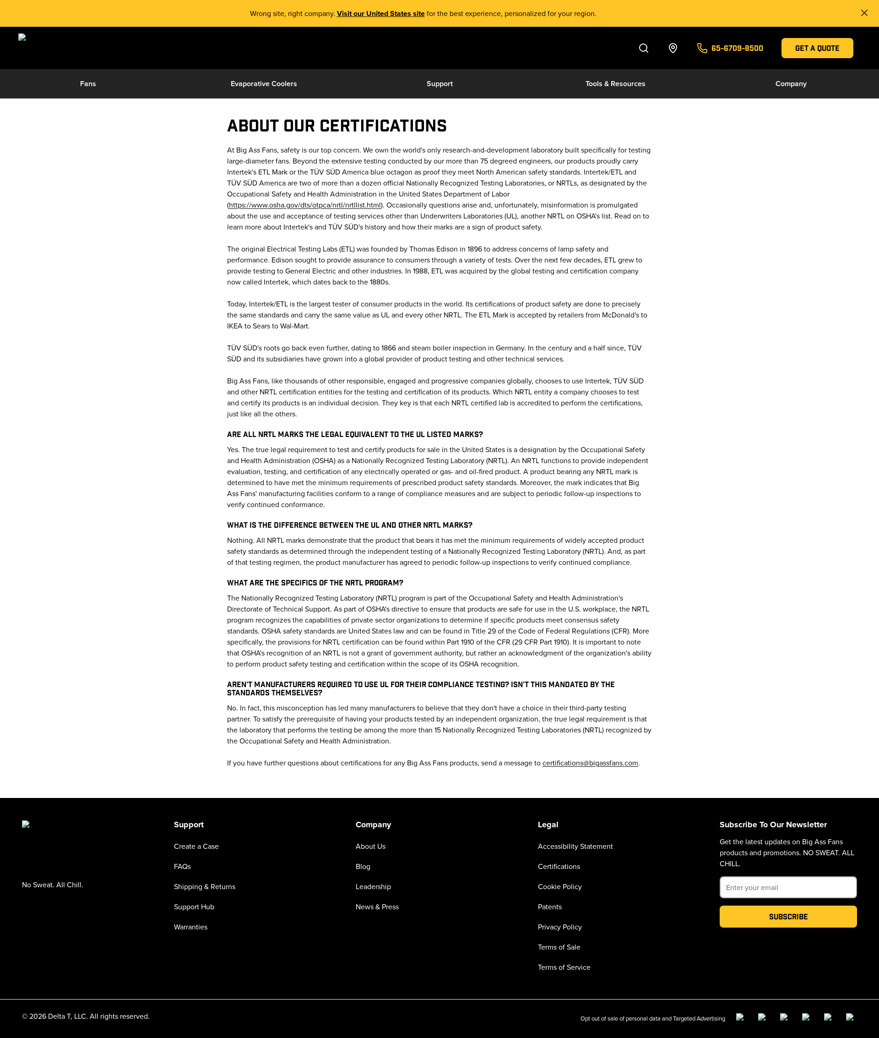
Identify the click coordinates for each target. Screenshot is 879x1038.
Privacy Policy (560, 927)
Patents (550, 906)
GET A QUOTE (817, 48)
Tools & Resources (616, 83)
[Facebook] (741, 1018)
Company (791, 83)
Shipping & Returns (204, 886)
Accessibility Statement (575, 846)
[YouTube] (807, 1018)
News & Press (377, 906)
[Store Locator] (673, 48)
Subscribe (788, 916)
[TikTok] (829, 1018)
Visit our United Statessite (381, 13)
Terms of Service (564, 967)
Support (440, 83)
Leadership (373, 886)
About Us (370, 846)
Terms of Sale (559, 947)
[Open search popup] (644, 48)
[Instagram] (763, 1018)
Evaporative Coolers (264, 83)
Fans (88, 83)
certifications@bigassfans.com (590, 763)
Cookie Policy (560, 886)
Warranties (190, 927)
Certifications (559, 866)
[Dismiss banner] (864, 12)
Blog (363, 866)
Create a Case (196, 846)
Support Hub (194, 906)
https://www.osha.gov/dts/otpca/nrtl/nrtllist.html (305, 205)
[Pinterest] (851, 1018)
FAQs (182, 866)
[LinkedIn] (785, 1018)
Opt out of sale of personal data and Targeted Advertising (653, 1018)
